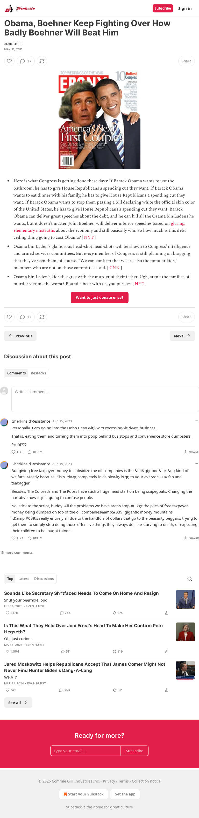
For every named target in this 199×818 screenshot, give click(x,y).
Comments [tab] (16, 373)
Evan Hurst (35, 606)
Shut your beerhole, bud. (26, 600)
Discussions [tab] (44, 578)
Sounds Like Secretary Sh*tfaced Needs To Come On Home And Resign (81, 593)
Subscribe (163, 8)
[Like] (9, 61)
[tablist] (26, 373)
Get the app (125, 794)
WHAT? (10, 677)
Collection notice (146, 781)
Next (178, 335)
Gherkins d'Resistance (30, 421)
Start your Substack (86, 794)
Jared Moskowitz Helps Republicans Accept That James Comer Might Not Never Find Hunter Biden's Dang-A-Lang (84, 667)
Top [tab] (10, 578)
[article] (99, 603)
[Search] (189, 579)
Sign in (185, 8)
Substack (74, 807)
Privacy (109, 781)
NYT (89, 237)
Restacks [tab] (38, 373)
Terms (123, 781)
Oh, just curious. (18, 638)
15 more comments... (17, 552)
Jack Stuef (13, 44)
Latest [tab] (23, 578)
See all (14, 702)
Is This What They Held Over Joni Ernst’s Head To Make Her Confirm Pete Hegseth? (83, 628)
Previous (24, 335)
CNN (114, 267)
